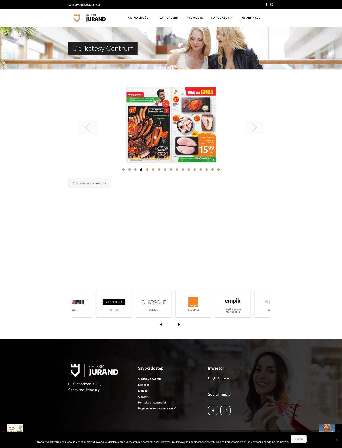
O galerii (143, 396)
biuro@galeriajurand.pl (86, 4)
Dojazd (143, 390)
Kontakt (143, 384)
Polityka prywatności (152, 402)
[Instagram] (272, 4)
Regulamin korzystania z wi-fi (157, 408)
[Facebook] (266, 4)
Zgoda (299, 438)
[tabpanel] (171, 124)
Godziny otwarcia (150, 378)
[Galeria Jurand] (89, 18)
